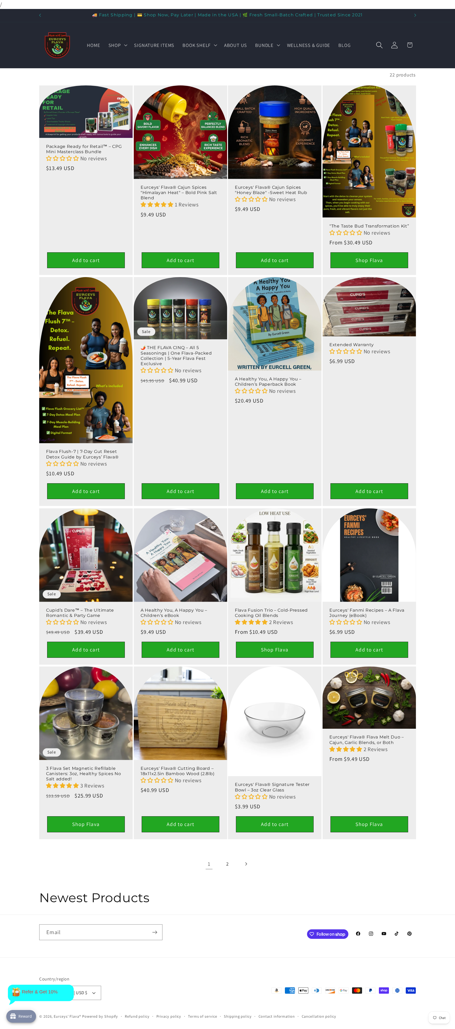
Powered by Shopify (100, 1016)
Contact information (277, 1016)
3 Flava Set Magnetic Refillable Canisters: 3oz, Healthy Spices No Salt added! (83, 774)
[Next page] (246, 863)
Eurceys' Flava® (67, 1016)
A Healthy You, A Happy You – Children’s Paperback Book (268, 381)
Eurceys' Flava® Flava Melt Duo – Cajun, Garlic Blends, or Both (366, 740)
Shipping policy (238, 1016)
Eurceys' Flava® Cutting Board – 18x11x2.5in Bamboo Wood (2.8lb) (177, 771)
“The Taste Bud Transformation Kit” (369, 225)
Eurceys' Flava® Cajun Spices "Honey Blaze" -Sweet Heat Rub (271, 190)
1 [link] (209, 863)
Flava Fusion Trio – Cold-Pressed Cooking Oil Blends (271, 612)
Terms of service (202, 1016)
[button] (117, 45)
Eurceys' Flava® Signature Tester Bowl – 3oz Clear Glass (272, 787)
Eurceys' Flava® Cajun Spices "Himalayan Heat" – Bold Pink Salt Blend (179, 193)
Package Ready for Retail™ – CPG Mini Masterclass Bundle (84, 149)
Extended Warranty (351, 344)
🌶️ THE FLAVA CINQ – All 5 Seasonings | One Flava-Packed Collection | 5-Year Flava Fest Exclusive (176, 355)
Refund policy (137, 1016)
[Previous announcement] (40, 15)
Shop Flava (369, 260)
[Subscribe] (154, 932)
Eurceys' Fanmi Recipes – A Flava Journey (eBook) (366, 612)
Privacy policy (168, 1016)
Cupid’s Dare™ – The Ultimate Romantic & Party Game (80, 612)
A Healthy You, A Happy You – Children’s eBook (174, 612)
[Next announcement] (415, 15)
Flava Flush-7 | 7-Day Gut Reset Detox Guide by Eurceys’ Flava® (82, 454)
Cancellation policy (319, 1016)
